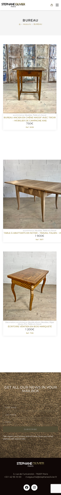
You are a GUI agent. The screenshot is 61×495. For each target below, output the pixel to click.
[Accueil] (19, 24)
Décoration (10, 322)
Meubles (28, 115)
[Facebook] (27, 487)
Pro (25, 324)
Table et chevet (39, 115)
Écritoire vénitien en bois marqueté (30, 326)
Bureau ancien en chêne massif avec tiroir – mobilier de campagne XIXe (30, 119)
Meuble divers (34, 322)
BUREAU (38, 24)
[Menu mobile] (56, 5)
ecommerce (18, 115)
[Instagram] (34, 487)
